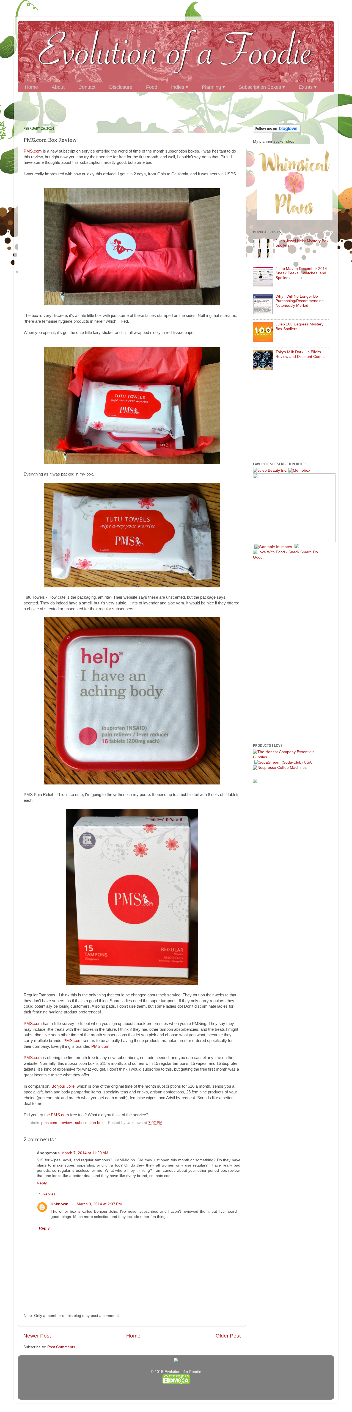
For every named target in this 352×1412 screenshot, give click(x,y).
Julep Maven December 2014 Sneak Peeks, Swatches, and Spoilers (301, 273)
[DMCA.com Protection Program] (176, 1383)
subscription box (90, 1123)
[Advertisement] (176, 106)
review (67, 1123)
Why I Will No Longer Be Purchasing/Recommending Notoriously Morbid (300, 300)
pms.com (49, 1123)
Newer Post (37, 1336)
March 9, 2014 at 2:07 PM (99, 1204)
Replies (49, 1194)
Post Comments (61, 1347)
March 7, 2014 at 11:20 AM (84, 1153)
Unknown (59, 1204)
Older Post (228, 1336)
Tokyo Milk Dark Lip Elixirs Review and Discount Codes (300, 354)
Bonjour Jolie (63, 1086)
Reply (42, 1183)
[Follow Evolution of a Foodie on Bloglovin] (277, 131)
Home (133, 1336)
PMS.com (33, 151)
